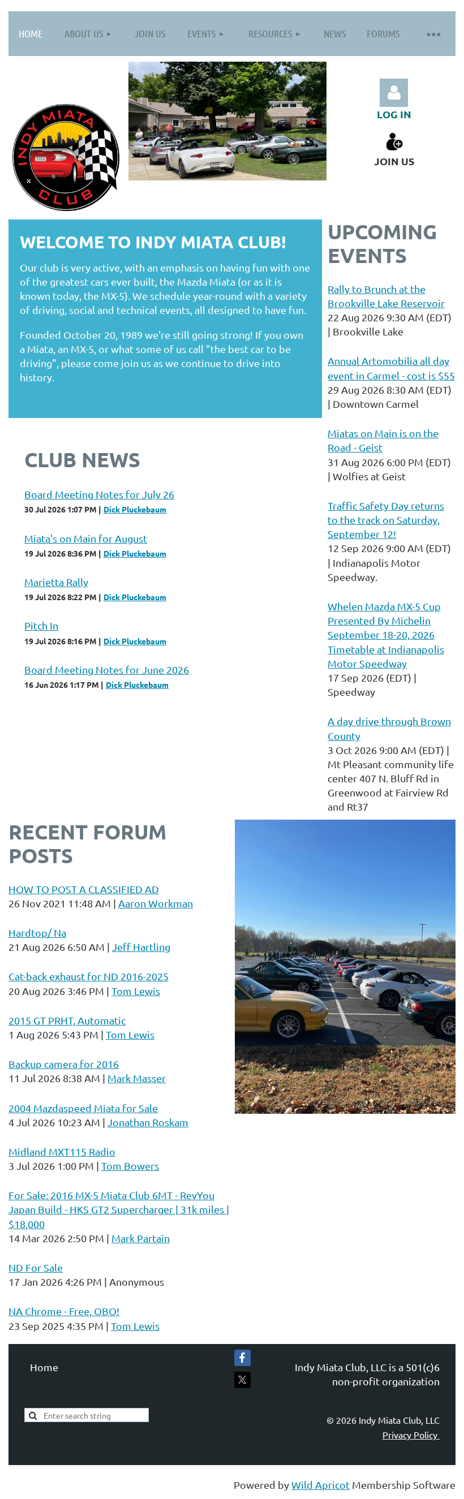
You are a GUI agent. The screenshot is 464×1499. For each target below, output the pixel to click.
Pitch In (41, 625)
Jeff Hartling (141, 947)
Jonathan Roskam (148, 1122)
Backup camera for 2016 (63, 1064)
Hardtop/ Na (37, 932)
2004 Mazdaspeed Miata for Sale (83, 1108)
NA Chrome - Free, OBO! (63, 1311)
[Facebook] (242, 1358)
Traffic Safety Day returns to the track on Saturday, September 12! (386, 519)
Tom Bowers (130, 1165)
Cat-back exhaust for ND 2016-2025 (88, 976)
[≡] (433, 33)
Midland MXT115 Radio (61, 1151)
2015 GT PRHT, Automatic (67, 1020)
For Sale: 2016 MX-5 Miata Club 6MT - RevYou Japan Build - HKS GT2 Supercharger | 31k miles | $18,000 (118, 1209)
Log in (394, 93)
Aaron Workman (155, 903)
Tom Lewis (135, 991)
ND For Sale (35, 1267)
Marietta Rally (56, 582)
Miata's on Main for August (85, 538)
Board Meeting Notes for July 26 (99, 494)
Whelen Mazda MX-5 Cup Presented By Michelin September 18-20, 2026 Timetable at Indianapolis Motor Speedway (386, 634)
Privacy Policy (411, 1434)
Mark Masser (137, 1078)
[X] (242, 1380)
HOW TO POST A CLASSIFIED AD (83, 889)
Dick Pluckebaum (135, 509)
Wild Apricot (320, 1485)
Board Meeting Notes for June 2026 (106, 669)
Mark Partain (140, 1238)
